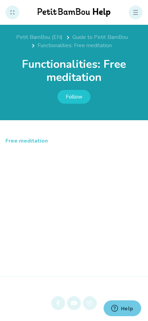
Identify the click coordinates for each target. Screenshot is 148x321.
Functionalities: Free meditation (75, 45)
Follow (74, 97)
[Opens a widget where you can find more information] (122, 309)
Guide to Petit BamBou (100, 37)
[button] (12, 12)
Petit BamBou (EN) (39, 37)
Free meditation (27, 141)
